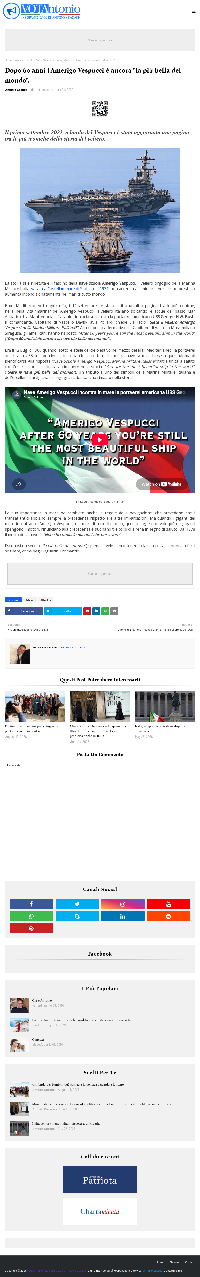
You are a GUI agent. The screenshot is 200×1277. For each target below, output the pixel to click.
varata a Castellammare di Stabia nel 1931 (69, 288)
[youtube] (168, 904)
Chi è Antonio (42, 1000)
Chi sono (175, 1262)
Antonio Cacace (16, 90)
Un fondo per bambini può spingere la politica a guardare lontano (31, 729)
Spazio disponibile (100, 40)
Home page (12, 60)
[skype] (77, 916)
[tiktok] (77, 928)
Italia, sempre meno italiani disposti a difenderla (161, 729)
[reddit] (168, 916)
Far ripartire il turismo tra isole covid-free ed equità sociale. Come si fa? (81, 1020)
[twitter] (77, 904)
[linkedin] (123, 916)
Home (159, 1262)
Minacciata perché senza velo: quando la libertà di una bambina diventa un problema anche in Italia (98, 731)
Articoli (29, 599)
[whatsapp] (31, 916)
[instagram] (123, 904)
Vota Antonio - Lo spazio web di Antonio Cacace (56, 1270)
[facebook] (31, 904)
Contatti (38, 1039)
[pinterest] (31, 928)
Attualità (27, 60)
